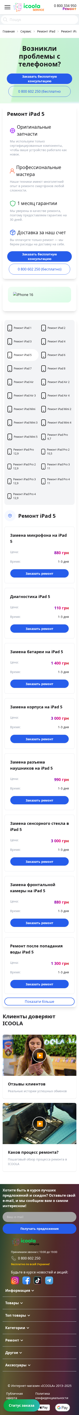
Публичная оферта (14, 1395)
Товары (12, 1303)
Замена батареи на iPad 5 (36, 651)
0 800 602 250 (29, 1258)
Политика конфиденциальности (51, 1395)
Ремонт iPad (46, 31)
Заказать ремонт (39, 573)
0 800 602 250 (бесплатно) (39, 269)
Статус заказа (21, 1405)
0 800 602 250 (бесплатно (39, 91)
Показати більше (39, 1001)
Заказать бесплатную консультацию (39, 78)
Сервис (25, 31)
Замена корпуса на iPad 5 (36, 706)
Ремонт (12, 1340)
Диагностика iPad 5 (30, 596)
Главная (9, 31)
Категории (15, 1327)
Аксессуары (16, 1365)
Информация (17, 1290)
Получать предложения (39, 1229)
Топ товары (15, 1315)
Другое (11, 1352)
